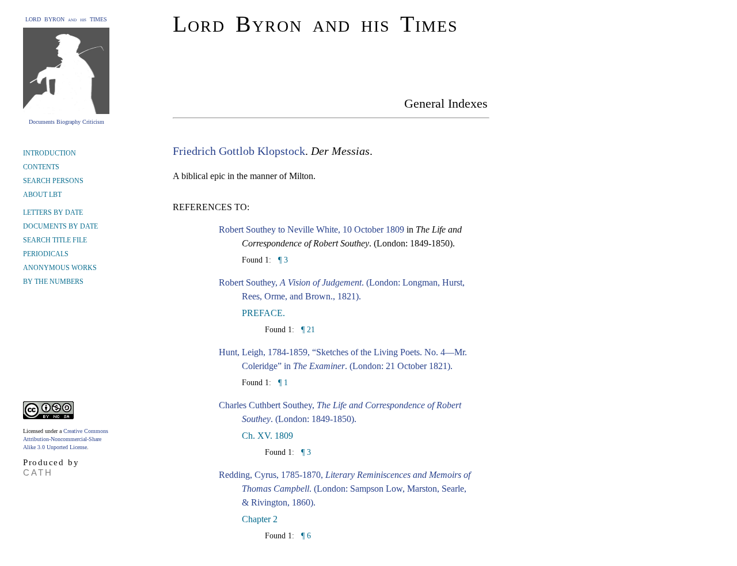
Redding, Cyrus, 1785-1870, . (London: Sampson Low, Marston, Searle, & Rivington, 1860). (344, 488)
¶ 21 (307, 329)
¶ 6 (305, 535)
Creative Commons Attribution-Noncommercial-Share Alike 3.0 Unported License (65, 439)
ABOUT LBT (42, 195)
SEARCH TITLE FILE (55, 240)
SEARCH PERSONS (53, 181)
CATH (38, 472)
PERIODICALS (46, 254)
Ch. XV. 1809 (267, 435)
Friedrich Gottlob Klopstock (239, 151)
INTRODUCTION (49, 153)
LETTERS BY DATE (53, 212)
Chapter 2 (260, 519)
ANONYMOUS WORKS (60, 268)
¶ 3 (282, 260)
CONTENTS (41, 167)
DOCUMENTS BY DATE (60, 226)
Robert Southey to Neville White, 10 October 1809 (311, 229)
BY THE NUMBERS (53, 282)
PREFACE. (263, 313)
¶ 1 (282, 382)
